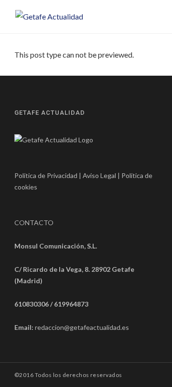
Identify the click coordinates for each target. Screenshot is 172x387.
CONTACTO (34, 222)
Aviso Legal (99, 175)
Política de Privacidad (45, 175)
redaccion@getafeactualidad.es (82, 327)
